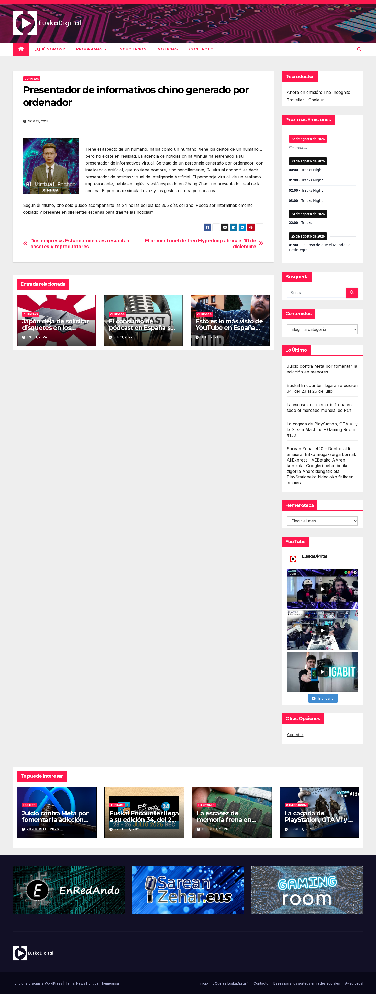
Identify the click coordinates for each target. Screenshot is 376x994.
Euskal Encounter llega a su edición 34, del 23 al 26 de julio (144, 819)
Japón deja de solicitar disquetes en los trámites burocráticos (55, 327)
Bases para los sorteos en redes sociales (306, 983)
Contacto (201, 49)
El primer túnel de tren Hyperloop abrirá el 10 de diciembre (200, 244)
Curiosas (32, 78)
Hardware (206, 805)
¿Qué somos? (50, 49)
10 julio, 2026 (215, 829)
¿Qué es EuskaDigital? (230, 983)
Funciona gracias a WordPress (38, 983)
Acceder (295, 734)
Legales (29, 805)
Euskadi (117, 805)
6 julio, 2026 (302, 829)
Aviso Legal (354, 983)
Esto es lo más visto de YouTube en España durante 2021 (229, 327)
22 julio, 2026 (128, 829)
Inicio (204, 983)
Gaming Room (296, 805)
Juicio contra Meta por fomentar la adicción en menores (55, 819)
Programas (90, 49)
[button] (359, 49)
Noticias (168, 49)
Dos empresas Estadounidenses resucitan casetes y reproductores (79, 244)
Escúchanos (131, 49)
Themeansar (110, 983)
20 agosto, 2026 (43, 829)
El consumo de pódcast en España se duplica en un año (141, 327)
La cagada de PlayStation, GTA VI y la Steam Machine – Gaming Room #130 (322, 429)
